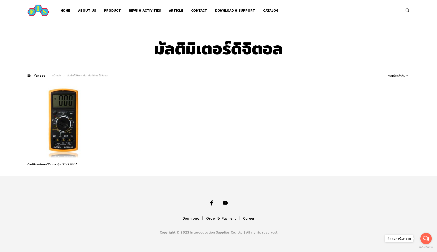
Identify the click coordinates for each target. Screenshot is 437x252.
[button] (39, 75)
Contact (199, 10)
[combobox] (390, 76)
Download (191, 218)
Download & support (235, 10)
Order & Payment (221, 218)
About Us (87, 10)
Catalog (271, 10)
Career (248, 218)
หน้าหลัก (56, 75)
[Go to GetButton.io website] (426, 247)
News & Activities (145, 10)
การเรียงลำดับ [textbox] (396, 75)
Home (65, 10)
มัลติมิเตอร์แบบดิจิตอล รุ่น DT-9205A (52, 164)
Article (176, 10)
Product (112, 10)
